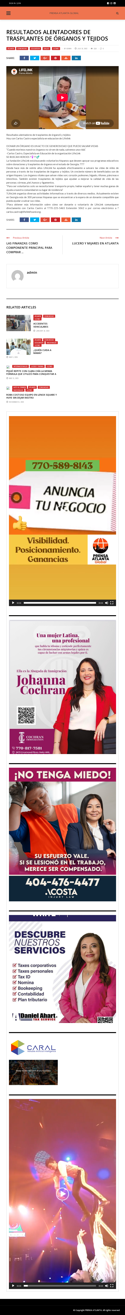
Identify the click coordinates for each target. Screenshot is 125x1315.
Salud (46, 48)
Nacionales (51, 343)
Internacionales (21, 366)
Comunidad (22, 48)
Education (35, 48)
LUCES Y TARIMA (37, 366)
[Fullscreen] (111, 602)
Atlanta (11, 48)
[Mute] (106, 602)
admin (68, 48)
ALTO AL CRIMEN (20, 387)
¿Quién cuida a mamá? (42, 352)
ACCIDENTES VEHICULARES (40, 325)
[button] (62, 511)
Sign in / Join (15, 3)
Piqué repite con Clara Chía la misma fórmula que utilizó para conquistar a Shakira (31, 373)
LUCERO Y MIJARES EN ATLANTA (95, 243)
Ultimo (56, 48)
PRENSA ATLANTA (93, 1310)
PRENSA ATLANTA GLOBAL (64, 13)
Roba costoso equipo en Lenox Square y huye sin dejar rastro (31, 396)
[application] (62, 511)
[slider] (60, 603)
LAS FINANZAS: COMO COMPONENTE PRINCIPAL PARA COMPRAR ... (29, 247)
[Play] (13, 602)
